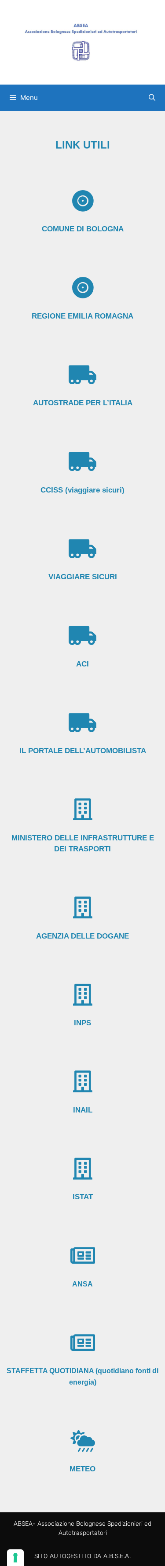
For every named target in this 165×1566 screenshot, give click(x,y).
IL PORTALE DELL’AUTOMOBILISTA (82, 751)
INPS (82, 1023)
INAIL (82, 1110)
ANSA (82, 1284)
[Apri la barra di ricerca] (152, 98)
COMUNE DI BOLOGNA (83, 229)
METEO (82, 1469)
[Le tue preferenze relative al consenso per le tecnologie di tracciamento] (15, 1557)
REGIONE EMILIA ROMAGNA (82, 316)
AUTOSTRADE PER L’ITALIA (82, 403)
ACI (82, 664)
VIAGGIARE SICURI (82, 577)
